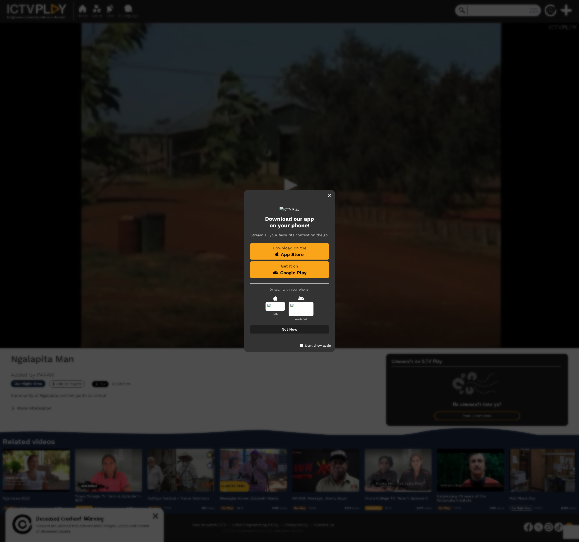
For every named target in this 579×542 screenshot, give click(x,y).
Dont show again (318, 345)
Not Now (289, 329)
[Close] (329, 195)
